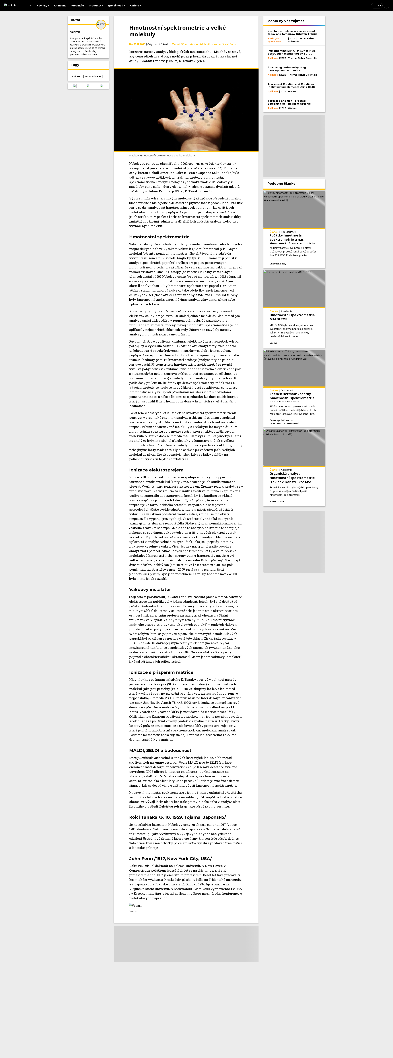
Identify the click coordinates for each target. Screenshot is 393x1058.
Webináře (77, 5)
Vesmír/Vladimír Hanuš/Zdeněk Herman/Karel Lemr (204, 44)
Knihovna (60, 5)
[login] (386, 5)
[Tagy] (297, 263)
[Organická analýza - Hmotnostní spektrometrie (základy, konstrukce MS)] (294, 467)
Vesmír (75, 32)
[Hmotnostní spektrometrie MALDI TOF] (294, 309)
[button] (75, 86)
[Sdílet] (313, 263)
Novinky (43, 5)
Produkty (96, 5)
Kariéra (135, 5)
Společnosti (116, 5)
